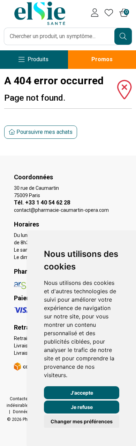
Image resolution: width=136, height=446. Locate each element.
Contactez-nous (25, 398)
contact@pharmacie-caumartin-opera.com (61, 210)
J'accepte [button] (81, 393)
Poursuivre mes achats (44, 132)
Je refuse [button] (82, 407)
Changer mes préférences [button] (82, 421)
